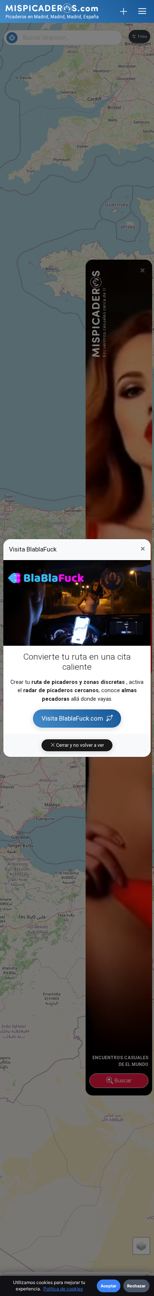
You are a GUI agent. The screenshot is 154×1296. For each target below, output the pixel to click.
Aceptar (109, 1286)
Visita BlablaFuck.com (72, 718)
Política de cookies (63, 1289)
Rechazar (136, 1286)
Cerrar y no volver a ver (79, 745)
